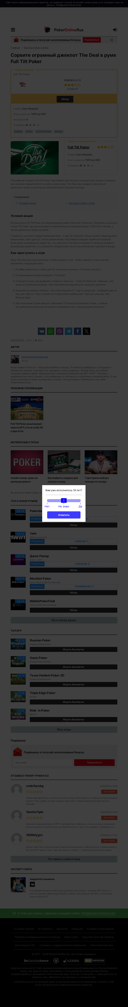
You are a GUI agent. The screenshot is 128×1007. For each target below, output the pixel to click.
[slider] (64, 500)
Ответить (64, 515)
